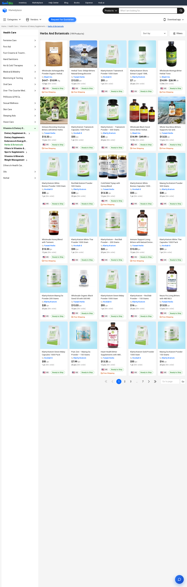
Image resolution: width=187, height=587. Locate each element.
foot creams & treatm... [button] (14, 53)
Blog (66, 3)
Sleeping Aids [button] (9, 116)
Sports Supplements (14, 152)
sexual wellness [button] (10, 103)
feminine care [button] (10, 40)
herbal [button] (6, 178)
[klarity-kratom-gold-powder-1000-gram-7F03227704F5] (142, 335)
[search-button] (180, 11)
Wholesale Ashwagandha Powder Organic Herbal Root (53, 73)
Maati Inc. (48, 77)
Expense (89, 3)
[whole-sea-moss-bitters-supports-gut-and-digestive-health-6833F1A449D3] (171, 110)
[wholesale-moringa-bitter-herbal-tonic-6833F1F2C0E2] (171, 54)
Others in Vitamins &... (15, 148)
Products (109, 10)
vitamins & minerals (14, 156)
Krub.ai (101, 3)
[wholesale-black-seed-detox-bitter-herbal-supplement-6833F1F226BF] (142, 110)
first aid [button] (7, 47)
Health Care (13, 26)
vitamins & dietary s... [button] (14, 128)
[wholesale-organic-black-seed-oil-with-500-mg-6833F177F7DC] (83, 279)
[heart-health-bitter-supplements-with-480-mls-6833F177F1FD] (113, 335)
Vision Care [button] (8, 122)
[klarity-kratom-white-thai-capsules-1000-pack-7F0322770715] (171, 222)
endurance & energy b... (15, 141)
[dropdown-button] (35, 40)
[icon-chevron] (112, 381)
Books (77, 3)
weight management (14, 160)
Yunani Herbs (79, 77)
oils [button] (5, 172)
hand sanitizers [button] (10, 59)
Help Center (53, 3)
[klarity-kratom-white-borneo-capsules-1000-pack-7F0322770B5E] (142, 166)
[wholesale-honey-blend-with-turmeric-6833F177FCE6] (54, 222)
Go (183, 381)
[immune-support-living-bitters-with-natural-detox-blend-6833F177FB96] (142, 222)
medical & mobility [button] (11, 72)
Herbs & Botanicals (56, 26)
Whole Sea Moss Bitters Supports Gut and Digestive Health (170, 130)
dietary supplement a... (15, 133)
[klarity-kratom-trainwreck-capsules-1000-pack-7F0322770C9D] (83, 110)
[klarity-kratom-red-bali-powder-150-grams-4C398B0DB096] (142, 279)
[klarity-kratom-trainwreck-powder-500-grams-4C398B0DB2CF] (113, 110)
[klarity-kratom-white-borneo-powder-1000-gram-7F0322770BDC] (54, 166)
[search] (151, 11)
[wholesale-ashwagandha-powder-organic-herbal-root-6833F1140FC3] (54, 54)
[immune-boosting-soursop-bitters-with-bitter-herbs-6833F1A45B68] (54, 110)
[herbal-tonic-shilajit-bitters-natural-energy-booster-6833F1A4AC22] (83, 54)
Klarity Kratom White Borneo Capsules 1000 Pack (140, 186)
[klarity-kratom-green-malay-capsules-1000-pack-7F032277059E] (54, 335)
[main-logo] (12, 12)
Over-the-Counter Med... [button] (14, 90)
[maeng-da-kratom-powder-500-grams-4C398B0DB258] (171, 166)
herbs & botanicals (13, 145)
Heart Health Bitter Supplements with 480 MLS (111, 355)
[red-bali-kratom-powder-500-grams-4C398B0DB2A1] (83, 166)
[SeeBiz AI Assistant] (179, 579)
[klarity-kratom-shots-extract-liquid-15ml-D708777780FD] (142, 54)
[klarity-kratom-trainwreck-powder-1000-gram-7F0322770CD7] (113, 54)
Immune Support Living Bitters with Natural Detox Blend (141, 242)
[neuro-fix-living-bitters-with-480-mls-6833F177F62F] (171, 279)
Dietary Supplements (14, 137)
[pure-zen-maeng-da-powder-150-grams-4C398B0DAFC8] (83, 335)
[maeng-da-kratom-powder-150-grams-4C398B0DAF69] (171, 335)
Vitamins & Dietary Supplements (32, 26)
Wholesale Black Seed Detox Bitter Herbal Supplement (140, 130)
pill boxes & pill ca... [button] (12, 97)
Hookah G (107, 77)
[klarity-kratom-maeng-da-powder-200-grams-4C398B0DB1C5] (54, 279)
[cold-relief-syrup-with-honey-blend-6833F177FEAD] (113, 166)
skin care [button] (7, 109)
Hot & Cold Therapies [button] (13, 65)
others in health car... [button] (13, 165)
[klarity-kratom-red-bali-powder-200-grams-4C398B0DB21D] (113, 222)
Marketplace (37, 3)
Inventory (22, 3)
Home (3, 26)
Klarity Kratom (138, 77)
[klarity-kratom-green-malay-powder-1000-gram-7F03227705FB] (113, 279)
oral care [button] (7, 84)
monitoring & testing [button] (13, 78)
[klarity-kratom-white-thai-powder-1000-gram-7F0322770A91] (83, 222)
